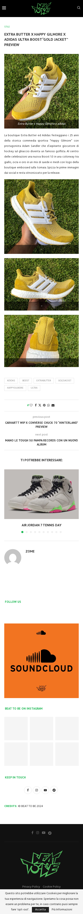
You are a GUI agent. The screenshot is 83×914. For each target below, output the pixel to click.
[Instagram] (37, 832)
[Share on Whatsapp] (48, 405)
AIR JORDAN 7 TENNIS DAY (42, 525)
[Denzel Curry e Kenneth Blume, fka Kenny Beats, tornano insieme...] (41, 754)
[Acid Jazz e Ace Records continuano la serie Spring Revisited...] (16, 754)
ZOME (30, 551)
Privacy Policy (31, 886)
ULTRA (34, 388)
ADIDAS (11, 381)
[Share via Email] (53, 405)
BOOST (25, 381)
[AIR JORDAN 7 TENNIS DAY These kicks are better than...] (16, 728)
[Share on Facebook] (36, 405)
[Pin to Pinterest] (44, 405)
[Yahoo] (50, 832)
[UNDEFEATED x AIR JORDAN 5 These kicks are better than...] (67, 728)
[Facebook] (32, 832)
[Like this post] (31, 405)
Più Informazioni (62, 909)
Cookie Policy (52, 886)
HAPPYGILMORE (15, 388)
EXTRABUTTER (43, 381)
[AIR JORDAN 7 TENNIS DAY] (41, 494)
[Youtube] (43, 832)
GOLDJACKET (64, 381)
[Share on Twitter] (39, 405)
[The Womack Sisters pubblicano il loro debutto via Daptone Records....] (67, 754)
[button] (7, 501)
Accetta (40, 909)
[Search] (79, 8)
